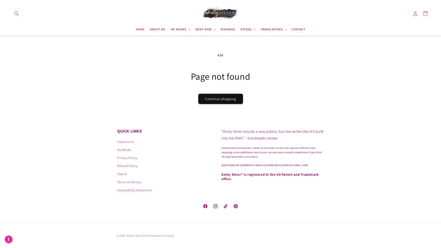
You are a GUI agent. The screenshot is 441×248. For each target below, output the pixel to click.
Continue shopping (220, 99)
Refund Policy (127, 166)
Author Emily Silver (138, 235)
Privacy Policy (127, 158)
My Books (124, 150)
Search (122, 174)
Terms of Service (129, 182)
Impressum (125, 142)
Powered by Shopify (162, 235)
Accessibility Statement (134, 190)
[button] (16, 13)
